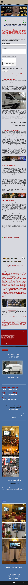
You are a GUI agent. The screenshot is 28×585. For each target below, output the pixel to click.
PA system (12, 277)
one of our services (12, 310)
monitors (12, 276)
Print (4, 331)
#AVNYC (22, 413)
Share (4, 501)
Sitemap (6, 331)
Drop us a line (8, 311)
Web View (25, 331)
